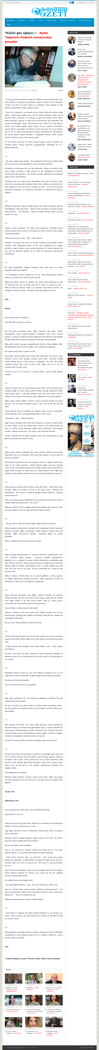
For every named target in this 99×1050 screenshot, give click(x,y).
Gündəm (21, 20)
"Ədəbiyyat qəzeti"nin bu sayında (80, 336)
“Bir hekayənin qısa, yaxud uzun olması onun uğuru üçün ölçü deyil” (80, 346)
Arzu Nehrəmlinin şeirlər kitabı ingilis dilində (79, 327)
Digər (9, 24)
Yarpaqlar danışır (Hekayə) (52, 1033)
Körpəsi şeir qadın (81, 220)
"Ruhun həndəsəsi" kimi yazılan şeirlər (85, 94)
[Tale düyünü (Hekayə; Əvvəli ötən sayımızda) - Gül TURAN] (54, 1001)
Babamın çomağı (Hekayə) (11, 989)
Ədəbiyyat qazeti (15, 1047)
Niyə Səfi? (85, 80)
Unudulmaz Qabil (84, 156)
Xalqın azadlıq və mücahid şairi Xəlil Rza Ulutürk (79, 184)
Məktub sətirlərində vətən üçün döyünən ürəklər (85, 40)
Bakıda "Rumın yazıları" (80, 296)
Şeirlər (77, 288)
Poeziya (31, 20)
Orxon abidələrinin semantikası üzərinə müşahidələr (79, 195)
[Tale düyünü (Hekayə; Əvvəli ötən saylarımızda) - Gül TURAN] (34, 1001)
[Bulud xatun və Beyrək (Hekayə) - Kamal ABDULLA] (54, 979)
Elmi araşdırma (84, 20)
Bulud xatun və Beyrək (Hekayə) (54, 989)
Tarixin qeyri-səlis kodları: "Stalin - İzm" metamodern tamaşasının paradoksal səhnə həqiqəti (80, 243)
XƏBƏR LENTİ (73, 167)
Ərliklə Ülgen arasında (85, 103)
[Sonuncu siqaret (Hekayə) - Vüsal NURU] (13, 1023)
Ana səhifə (10, 20)
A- (36, 90)
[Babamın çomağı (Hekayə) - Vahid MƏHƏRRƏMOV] (13, 979)
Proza (40, 20)
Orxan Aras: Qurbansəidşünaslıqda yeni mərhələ (85, 52)
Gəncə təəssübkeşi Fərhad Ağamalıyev (79, 281)
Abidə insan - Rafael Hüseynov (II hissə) (85, 146)
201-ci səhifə (79, 273)
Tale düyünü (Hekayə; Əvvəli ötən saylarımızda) (34, 1011)
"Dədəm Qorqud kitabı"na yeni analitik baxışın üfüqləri (85, 116)
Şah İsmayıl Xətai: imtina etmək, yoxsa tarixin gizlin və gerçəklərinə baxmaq (85, 64)
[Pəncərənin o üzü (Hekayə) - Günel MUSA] (34, 1023)
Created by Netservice (86, 1047)
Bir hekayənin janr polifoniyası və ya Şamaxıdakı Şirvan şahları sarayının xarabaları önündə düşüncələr (84, 131)
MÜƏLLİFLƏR (73, 32)
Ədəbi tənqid (51, 20)
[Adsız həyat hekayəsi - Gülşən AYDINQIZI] (13, 1001)
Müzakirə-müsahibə (67, 20)
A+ (34, 90)
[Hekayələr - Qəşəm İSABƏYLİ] (34, 979)
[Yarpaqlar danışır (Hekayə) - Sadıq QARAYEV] (54, 1023)
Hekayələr (78, 213)
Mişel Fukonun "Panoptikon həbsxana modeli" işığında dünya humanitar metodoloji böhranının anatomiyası (80, 230)
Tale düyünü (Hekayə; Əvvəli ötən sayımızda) (54, 1011)
